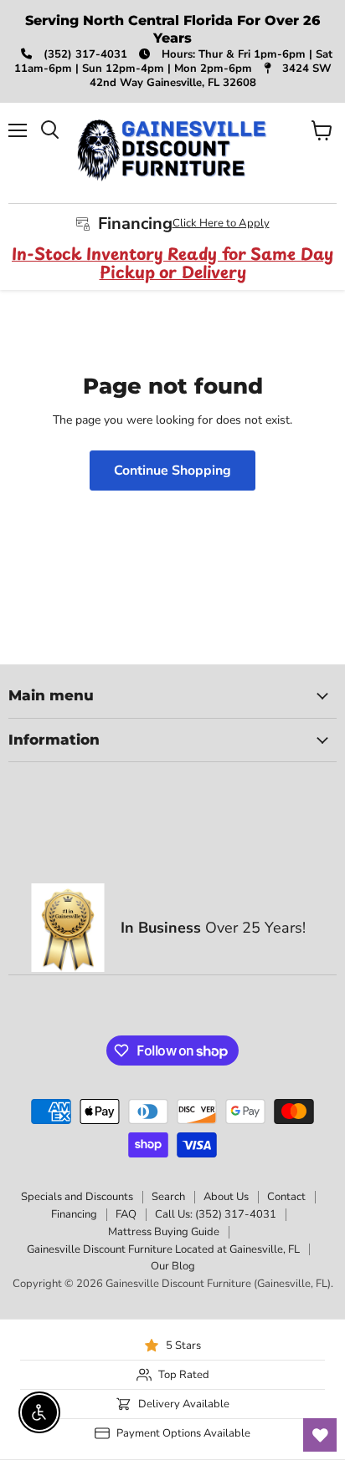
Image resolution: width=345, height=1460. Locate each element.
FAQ (126, 1214)
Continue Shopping (172, 470)
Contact (286, 1196)
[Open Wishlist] (320, 1435)
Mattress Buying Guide (163, 1231)
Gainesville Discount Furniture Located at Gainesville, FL (163, 1249)
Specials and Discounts (77, 1196)
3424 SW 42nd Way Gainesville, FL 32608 (211, 75)
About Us (226, 1196)
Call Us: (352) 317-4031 (215, 1214)
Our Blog (173, 1266)
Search (168, 1196)
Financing (74, 1214)
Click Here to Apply (221, 223)
